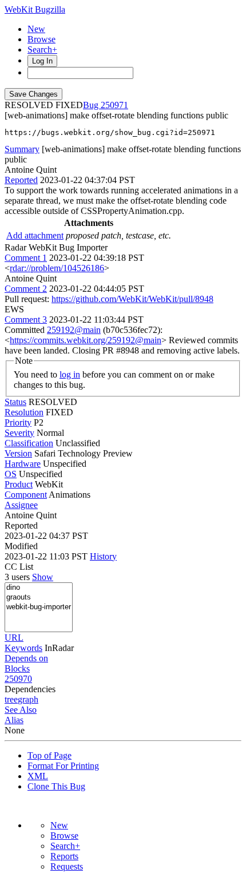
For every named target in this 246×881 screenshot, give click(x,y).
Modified (21, 546)
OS (11, 474)
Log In (42, 61)
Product (19, 484)
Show (42, 577)
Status (15, 402)
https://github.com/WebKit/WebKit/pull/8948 (132, 299)
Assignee (21, 505)
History (103, 556)
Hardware (23, 464)
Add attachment (35, 235)
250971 (114, 105)
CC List (19, 567)
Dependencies (30, 689)
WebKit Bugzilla (35, 9)
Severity (19, 433)
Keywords (23, 648)
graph (28, 699)
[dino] (38, 588)
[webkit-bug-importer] (38, 607)
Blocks (17, 668)
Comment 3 (26, 319)
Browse (41, 39)
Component (26, 494)
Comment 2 (26, 288)
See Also (21, 710)
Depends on (26, 658)
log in (69, 374)
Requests (66, 866)
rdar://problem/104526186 (57, 268)
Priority (18, 422)
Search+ (42, 49)
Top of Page (49, 755)
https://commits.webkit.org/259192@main (85, 340)
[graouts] (38, 597)
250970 (18, 679)
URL (14, 637)
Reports (64, 856)
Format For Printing (63, 766)
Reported (21, 180)
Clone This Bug (56, 786)
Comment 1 (26, 258)
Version (18, 453)
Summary (22, 149)
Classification (29, 443)
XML (37, 776)
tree (11, 699)
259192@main (74, 330)
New (36, 29)
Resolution (24, 412)
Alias (14, 720)
